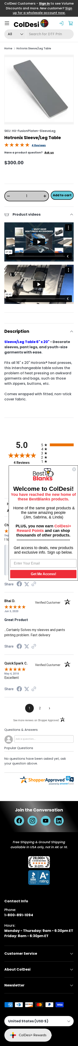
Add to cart (62, 195)
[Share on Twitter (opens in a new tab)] (26, 584)
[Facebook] (19, 821)
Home (8, 48)
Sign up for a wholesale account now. (42, 10)
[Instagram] (32, 821)
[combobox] (39, 34)
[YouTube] (45, 821)
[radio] (57, 444)
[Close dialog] (74, 469)
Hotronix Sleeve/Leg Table (33, 48)
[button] (71, 23)
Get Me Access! (43, 574)
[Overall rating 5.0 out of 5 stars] (16, 145)
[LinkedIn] (59, 821)
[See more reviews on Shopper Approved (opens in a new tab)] (33, 584)
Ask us (49, 152)
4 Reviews (39, 145)
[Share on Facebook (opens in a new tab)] (19, 584)
